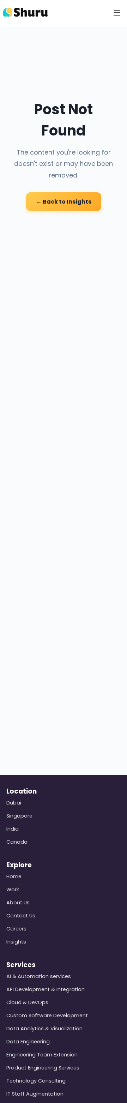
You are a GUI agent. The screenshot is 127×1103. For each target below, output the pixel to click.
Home (14, 876)
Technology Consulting (36, 1080)
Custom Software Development (47, 1015)
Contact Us (20, 915)
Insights (16, 941)
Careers (16, 928)
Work (12, 889)
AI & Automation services (38, 976)
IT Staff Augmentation (35, 1093)
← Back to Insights (63, 202)
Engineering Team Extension (42, 1054)
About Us (18, 902)
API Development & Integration (45, 989)
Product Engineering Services (42, 1067)
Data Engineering (28, 1041)
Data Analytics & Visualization (44, 1028)
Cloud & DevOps (27, 1002)
